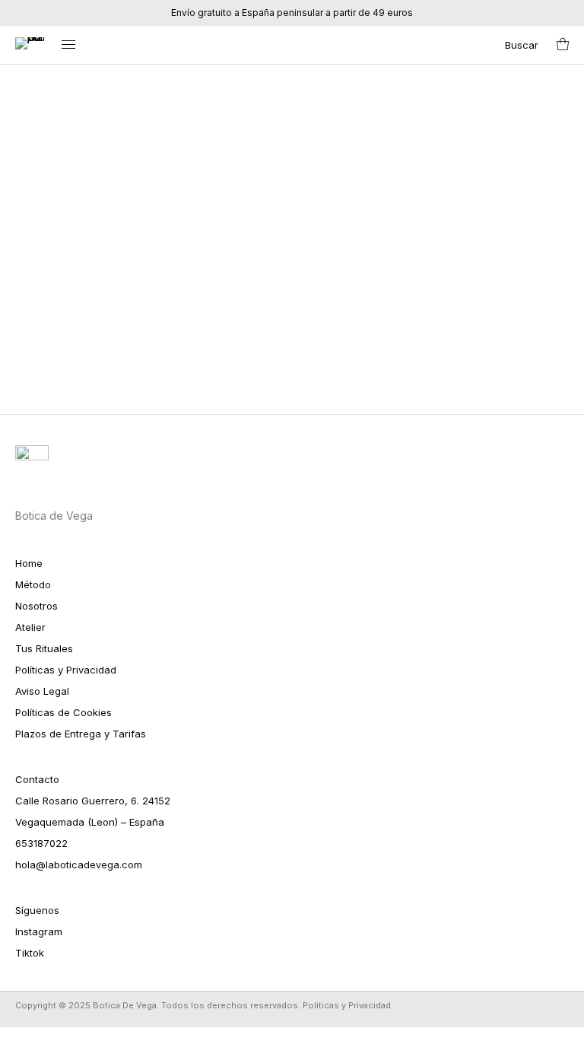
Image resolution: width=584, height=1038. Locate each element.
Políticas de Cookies (63, 712)
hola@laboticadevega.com (78, 864)
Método (33, 584)
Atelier (30, 627)
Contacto (37, 779)
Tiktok (29, 953)
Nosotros (36, 606)
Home (29, 563)
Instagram (38, 931)
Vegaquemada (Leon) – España (89, 822)
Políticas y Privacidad (65, 670)
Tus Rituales (44, 648)
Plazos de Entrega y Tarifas (80, 734)
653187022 (41, 843)
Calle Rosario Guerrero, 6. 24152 (92, 800)
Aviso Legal (42, 691)
